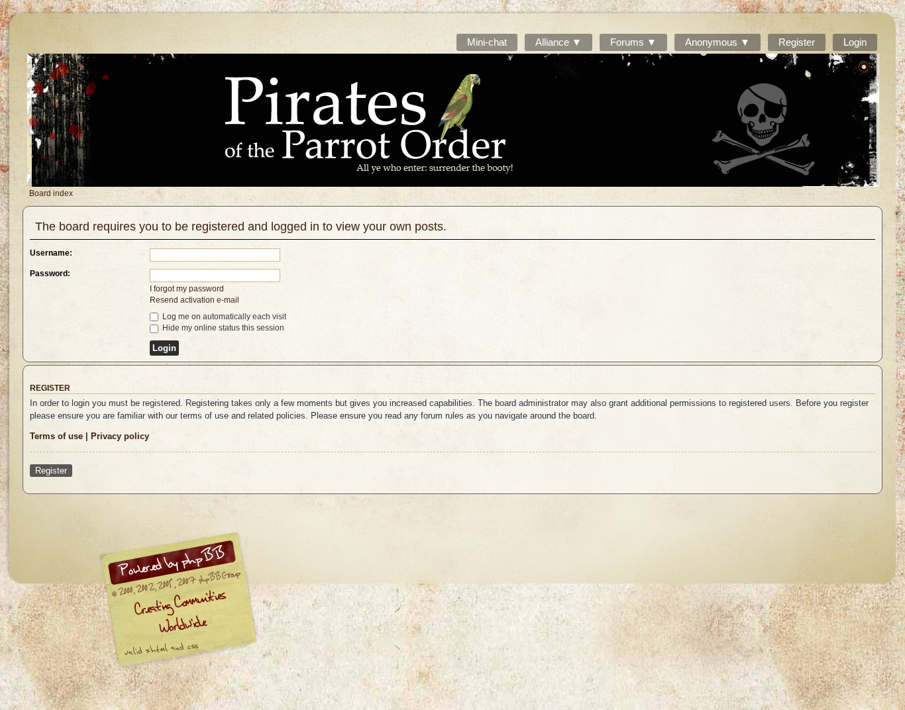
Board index (453, 120)
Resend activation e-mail (194, 300)
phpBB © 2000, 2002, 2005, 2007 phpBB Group (247, 603)
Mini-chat (487, 42)
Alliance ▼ (558, 42)
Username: (51, 253)
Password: (50, 273)
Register (796, 42)
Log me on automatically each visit (223, 316)
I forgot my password (187, 288)
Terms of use (56, 436)
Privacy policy (120, 436)
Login (855, 42)
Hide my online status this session (222, 327)
